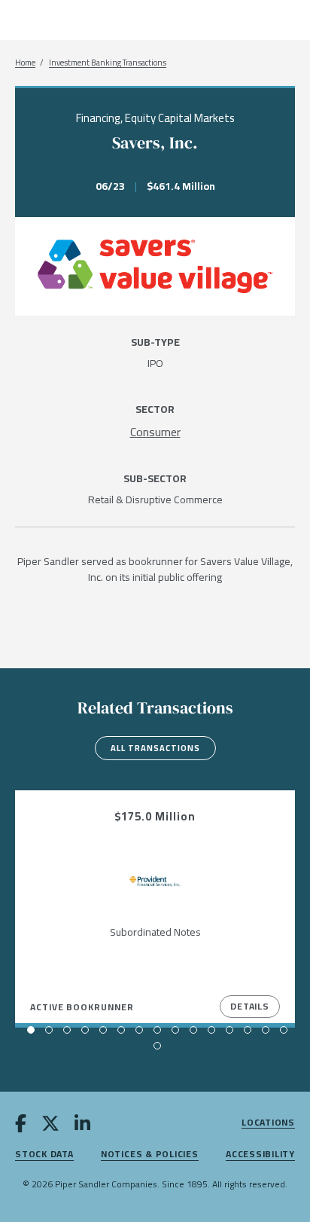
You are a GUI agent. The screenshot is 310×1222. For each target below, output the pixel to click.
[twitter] (50, 1125)
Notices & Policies (150, 1154)
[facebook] (20, 1125)
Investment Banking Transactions (107, 63)
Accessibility (260, 1154)
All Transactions (155, 748)
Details (249, 1006)
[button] (31, 1030)
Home (25, 63)
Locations (268, 1123)
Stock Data (44, 1154)
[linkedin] (82, 1125)
